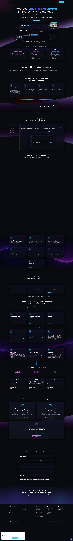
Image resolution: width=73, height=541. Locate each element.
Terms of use (52, 521)
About (43, 2)
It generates (11, 128)
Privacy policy (48, 521)
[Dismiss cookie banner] (23, 533)
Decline (21, 537)
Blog (48, 509)
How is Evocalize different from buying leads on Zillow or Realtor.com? (36, 464)
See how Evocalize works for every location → (43, 440)
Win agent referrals (38, 513)
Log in (57, 2)
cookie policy (21, 535)
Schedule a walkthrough (36, 436)
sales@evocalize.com (12, 511)
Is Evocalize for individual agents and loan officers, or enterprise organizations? (36, 468)
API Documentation (50, 508)
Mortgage (43, 41)
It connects (11, 130)
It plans (10, 126)
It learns (11, 141)
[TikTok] (16, 512)
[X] (13, 512)
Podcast (48, 513)
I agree (15, 537)
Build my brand (38, 509)
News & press (49, 512)
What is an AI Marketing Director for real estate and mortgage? (36, 460)
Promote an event (38, 517)
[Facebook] (10, 512)
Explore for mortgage (22, 417)
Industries (27, 2)
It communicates (12, 136)
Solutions (32, 2)
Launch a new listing (39, 512)
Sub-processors (62, 521)
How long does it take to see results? (36, 471)
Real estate (36, 41)
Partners (48, 516)
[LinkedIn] (9, 512)
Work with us (60, 509)
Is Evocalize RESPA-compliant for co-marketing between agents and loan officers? (36, 479)
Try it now (36, 20)
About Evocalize (60, 508)
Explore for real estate (50, 417)
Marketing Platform (38, 508)
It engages (11, 134)
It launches (11, 132)
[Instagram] (12, 512)
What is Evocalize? (36, 456)
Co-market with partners (39, 516)
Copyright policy (57, 521)
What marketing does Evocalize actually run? (36, 475)
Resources (38, 2)
